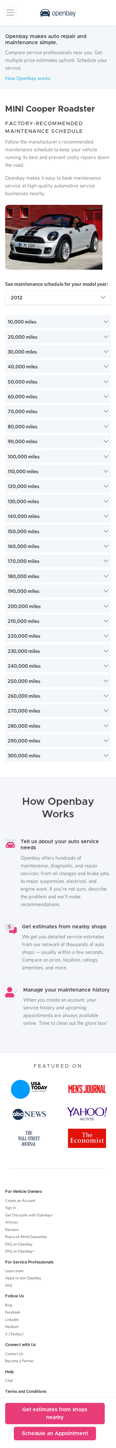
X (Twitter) (14, 1334)
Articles (11, 1222)
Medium (12, 1326)
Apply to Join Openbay (23, 1278)
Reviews (12, 1229)
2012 (17, 297)
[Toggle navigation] (10, 12)
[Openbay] (58, 13)
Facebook (12, 1312)
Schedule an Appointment (55, 1433)
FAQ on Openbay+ (20, 1251)
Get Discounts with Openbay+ (29, 1215)
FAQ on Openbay (19, 1244)
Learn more (14, 1271)
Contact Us (14, 1354)
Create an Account (20, 1200)
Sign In (10, 1207)
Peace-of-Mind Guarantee (26, 1236)
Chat (9, 1380)
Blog (8, 1305)
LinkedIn (12, 1319)
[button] (58, 321)
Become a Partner (19, 1361)
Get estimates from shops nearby (54, 1413)
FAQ (8, 1285)
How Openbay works (27, 78)
